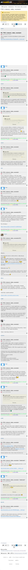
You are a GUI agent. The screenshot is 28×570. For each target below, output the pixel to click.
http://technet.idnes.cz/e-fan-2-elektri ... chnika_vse (12, 468)
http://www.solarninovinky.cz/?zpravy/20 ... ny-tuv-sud (12, 39)
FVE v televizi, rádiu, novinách (11, 9)
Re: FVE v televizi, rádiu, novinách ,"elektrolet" (13, 460)
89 (25, 24)
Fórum (15, 3)
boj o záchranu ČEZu (8, 445)
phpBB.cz (17, 560)
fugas (6, 107)
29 (12, 24)
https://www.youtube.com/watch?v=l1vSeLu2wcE (11, 263)
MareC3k (2, 502)
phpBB (10, 557)
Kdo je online (4, 549)
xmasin (2, 28)
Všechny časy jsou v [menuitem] (21, 553)
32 (18, 24)
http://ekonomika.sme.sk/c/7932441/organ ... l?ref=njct (13, 509)
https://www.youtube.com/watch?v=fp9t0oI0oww (11, 226)
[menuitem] (13, 7)
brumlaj (2, 438)
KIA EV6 (19, 516)
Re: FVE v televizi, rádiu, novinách (11, 33)
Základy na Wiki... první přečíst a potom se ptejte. (10, 295)
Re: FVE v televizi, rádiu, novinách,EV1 (11, 212)
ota (4, 320)
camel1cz (2, 335)
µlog (26, 3)
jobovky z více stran (19, 448)
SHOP (18, 3)
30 (14, 24)
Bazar (21, 3)
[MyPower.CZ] (6, 2)
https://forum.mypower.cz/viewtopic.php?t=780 (9, 516)
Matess (2, 278)
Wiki (24, 3)
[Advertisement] (14, 53)
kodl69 (2, 298)
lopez (2, 168)
